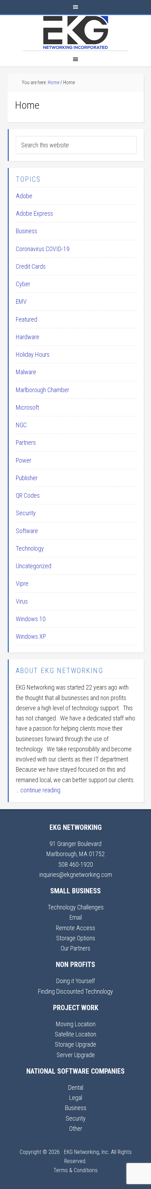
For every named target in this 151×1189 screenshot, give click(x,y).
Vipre (22, 583)
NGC (21, 425)
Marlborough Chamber (42, 390)
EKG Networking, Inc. (75, 32)
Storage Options (75, 938)
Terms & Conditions (75, 1170)
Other (75, 1128)
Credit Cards (31, 266)
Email (76, 917)
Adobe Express (34, 213)
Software (27, 531)
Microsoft (27, 407)
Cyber (23, 284)
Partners (26, 442)
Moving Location (76, 1024)
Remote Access (75, 928)
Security (26, 513)
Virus (22, 601)
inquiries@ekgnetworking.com (75, 874)
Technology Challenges (76, 907)
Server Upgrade (76, 1055)
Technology (30, 548)
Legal (75, 1097)
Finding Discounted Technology (75, 991)
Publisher (27, 478)
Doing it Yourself (75, 981)
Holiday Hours (33, 354)
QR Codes (28, 495)
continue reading (40, 790)
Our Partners (75, 948)
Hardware (27, 337)
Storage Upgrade (75, 1044)
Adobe (24, 196)
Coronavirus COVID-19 (43, 249)
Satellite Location (75, 1034)
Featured (26, 319)
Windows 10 (31, 619)
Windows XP (31, 636)
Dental (75, 1087)
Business (26, 231)
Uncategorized (33, 566)
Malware (26, 372)
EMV (21, 301)
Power (23, 460)
